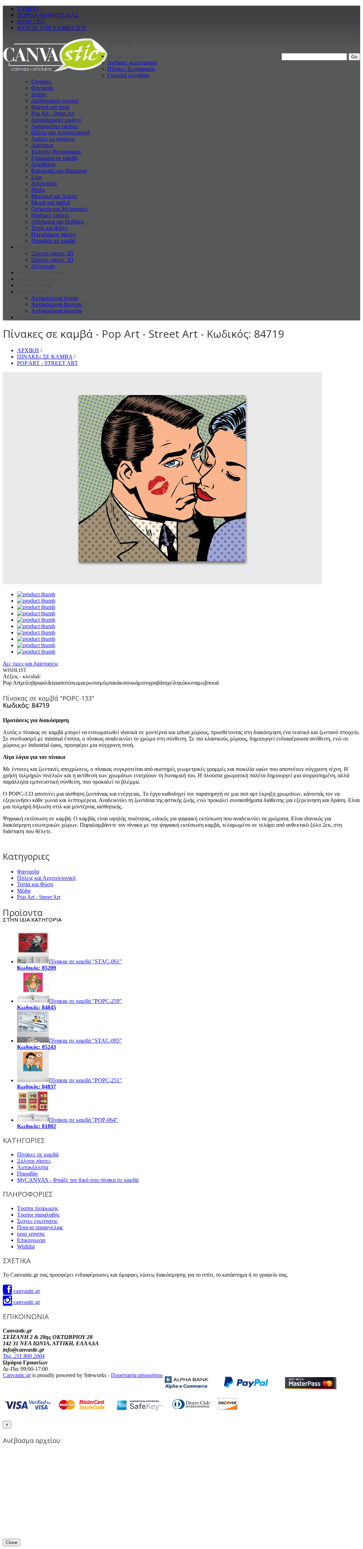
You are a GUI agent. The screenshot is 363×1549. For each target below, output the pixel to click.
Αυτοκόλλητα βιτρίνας (56, 304)
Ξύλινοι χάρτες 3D (52, 253)
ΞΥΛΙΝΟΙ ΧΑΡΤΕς (33, 247)
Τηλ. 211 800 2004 (24, 1356)
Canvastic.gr (17, 1375)
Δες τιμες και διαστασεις (30, 664)
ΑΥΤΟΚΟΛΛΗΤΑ (32, 292)
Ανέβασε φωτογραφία (132, 62)
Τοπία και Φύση (49, 228)
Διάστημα (42, 145)
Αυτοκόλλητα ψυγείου (56, 311)
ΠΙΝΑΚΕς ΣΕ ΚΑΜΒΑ (126, 56)
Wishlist (26, 1246)
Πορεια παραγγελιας (40, 1227)
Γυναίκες (41, 82)
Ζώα (36, 177)
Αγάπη (38, 94)
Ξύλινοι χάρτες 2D (52, 260)
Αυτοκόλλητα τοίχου (54, 298)
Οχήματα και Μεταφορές (59, 209)
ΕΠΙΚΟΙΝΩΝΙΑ (30, 317)
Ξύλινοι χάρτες (34, 1161)
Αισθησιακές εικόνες (55, 101)
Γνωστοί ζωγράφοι (128, 75)
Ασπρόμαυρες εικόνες (56, 120)
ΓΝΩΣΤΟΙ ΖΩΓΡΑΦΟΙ (38, 279)
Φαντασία (42, 88)
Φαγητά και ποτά (50, 107)
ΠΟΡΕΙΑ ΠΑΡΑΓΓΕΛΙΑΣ (47, 15)
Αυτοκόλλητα (32, 1167)
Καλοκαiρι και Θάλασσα (59, 171)
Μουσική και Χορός (54, 196)
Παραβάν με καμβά (53, 241)
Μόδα (38, 190)
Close (11, 1542)
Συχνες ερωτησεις (37, 1221)
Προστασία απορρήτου (137, 1375)
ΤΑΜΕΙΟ (28, 9)
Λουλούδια (44, 183)
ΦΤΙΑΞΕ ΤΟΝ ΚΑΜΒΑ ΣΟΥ (52, 28)
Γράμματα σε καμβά (54, 158)
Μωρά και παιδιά (50, 202)
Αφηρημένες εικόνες (54, 126)
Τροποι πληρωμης (37, 1208)
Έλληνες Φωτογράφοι (56, 152)
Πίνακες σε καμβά (37, 1154)
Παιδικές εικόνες (50, 215)
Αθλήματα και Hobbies (57, 222)
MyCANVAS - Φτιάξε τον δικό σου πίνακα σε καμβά (78, 1180)
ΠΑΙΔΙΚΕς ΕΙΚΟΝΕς (34, 286)
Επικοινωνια (31, 1240)
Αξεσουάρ (43, 266)
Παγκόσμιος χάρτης (53, 234)
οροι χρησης (31, 1234)
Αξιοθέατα (43, 164)
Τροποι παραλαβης (38, 1215)
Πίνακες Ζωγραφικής (131, 69)
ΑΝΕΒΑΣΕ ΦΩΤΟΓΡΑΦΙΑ (41, 273)
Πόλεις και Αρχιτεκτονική (60, 132)
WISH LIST (31, 21)
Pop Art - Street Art (52, 113)
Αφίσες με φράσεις (52, 139)
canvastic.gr (26, 1291)
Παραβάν (27, 1174)
